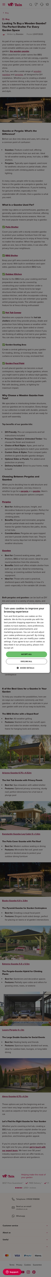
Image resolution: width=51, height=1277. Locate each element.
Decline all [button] (26, 661)
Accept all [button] (26, 654)
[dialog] (25, 638)
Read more (19, 648)
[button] (25, 667)
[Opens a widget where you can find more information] (12, 1272)
